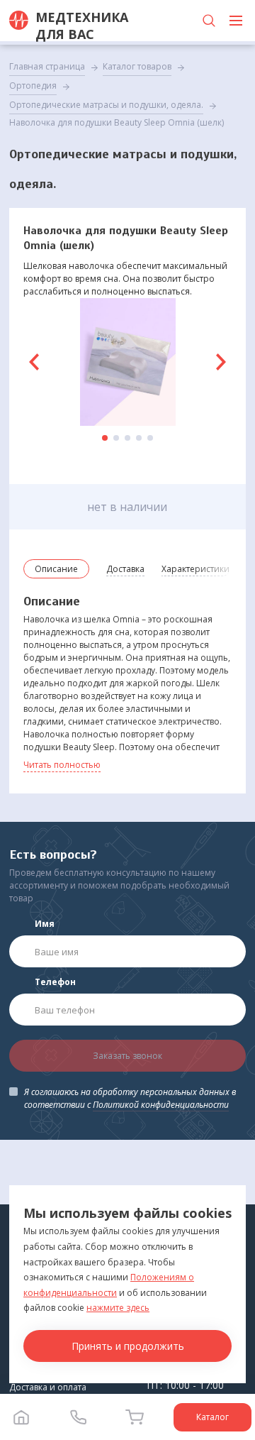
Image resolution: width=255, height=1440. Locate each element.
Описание (56, 569)
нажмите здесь (117, 1308)
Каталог (212, 1417)
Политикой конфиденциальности (161, 1105)
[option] (127, 362)
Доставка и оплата (47, 1387)
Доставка (125, 569)
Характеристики (196, 569)
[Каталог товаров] (236, 21)
